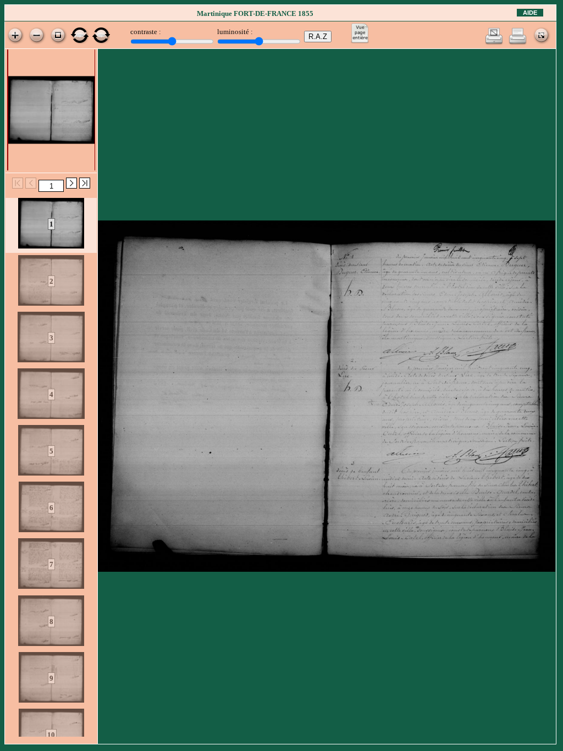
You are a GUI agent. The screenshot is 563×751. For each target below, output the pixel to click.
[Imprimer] (517, 42)
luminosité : (235, 31)
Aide (530, 12)
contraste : (145, 31)
